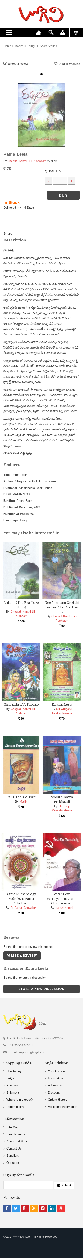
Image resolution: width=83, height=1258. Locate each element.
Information (55, 1078)
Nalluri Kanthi (64, 907)
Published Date (14, 507)
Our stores (13, 1162)
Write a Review (18, 63)
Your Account (57, 1071)
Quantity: (53, 171)
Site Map (12, 1127)
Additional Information (62, 1106)
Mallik (23, 801)
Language (10, 520)
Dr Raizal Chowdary (23, 907)
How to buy (13, 1071)
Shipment (12, 1092)
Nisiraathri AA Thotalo (21, 705)
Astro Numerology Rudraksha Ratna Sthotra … (21, 898)
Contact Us (13, 1148)
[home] (41, 14)
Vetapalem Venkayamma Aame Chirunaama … (62, 898)
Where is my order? (19, 1099)
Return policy (15, 1106)
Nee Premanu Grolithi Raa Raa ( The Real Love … (61, 607)
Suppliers (12, 1155)
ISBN (7, 494)
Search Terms (15, 1134)
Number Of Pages (16, 513)
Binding (9, 500)
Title (6, 475)
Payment (12, 1085)
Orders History (57, 1099)
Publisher (10, 488)
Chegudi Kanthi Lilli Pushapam (26, 161)
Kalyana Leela (62, 705)
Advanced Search (18, 1141)
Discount (54, 1092)
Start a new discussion (41, 989)
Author (8, 481)
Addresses (55, 1085)
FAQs (10, 1078)
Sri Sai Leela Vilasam (21, 797)
